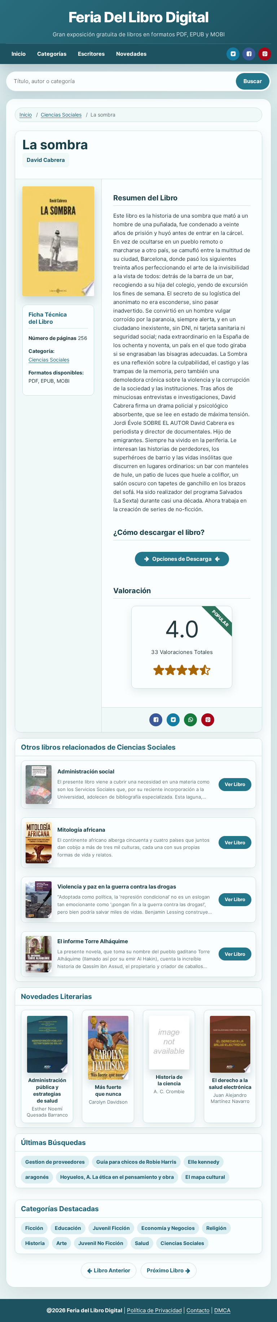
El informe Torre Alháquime (92, 941)
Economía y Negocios (168, 1228)
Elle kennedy (203, 1162)
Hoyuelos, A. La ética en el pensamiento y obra (117, 1177)
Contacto (198, 1310)
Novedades (131, 53)
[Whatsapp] (190, 719)
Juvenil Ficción (111, 1228)
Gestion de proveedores (55, 1162)
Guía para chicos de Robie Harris (136, 1162)
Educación (68, 1228)
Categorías (51, 53)
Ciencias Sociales (61, 115)
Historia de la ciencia (169, 1080)
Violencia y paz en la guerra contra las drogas (116, 886)
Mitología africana (81, 829)
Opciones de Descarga (182, 558)
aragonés (37, 1177)
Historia (35, 1243)
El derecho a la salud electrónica (230, 1083)
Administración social (85, 771)
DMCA (222, 1310)
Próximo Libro (165, 1270)
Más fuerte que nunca (108, 1090)
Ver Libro (235, 784)
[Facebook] (248, 53)
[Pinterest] (264, 53)
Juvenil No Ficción (100, 1243)
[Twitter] (233, 53)
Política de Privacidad (154, 1310)
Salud (142, 1243)
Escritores (91, 53)
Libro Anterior (112, 1270)
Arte (61, 1243)
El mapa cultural (205, 1177)
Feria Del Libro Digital (138, 17)
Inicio (19, 53)
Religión (216, 1228)
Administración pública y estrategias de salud (47, 1090)
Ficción (34, 1228)
